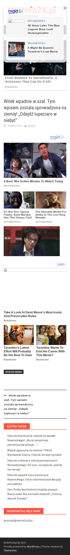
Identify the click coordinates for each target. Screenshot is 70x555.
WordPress (33, 546)
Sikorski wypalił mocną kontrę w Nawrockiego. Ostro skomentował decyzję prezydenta (34, 479)
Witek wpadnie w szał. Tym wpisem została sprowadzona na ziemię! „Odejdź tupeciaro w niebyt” (18, 404)
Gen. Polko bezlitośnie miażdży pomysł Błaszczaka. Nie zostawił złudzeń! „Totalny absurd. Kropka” (34, 494)
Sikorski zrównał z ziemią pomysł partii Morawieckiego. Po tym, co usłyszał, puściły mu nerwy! (34, 465)
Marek (31, 125)
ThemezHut (10, 550)
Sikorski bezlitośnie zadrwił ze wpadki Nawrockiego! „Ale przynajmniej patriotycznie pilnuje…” (31, 440)
